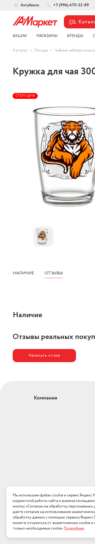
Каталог (20, 50)
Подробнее (74, 528)
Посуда (41, 50)
